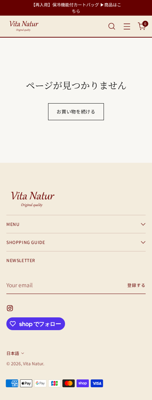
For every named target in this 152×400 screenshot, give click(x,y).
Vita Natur (33, 363)
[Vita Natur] (24, 26)
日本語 (12, 353)
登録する (136, 285)
